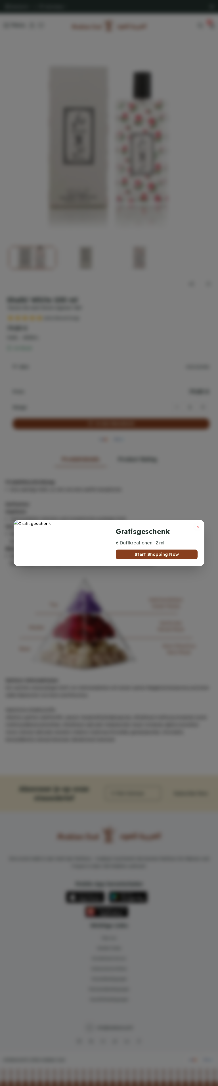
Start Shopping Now (157, 554)
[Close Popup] (197, 526)
